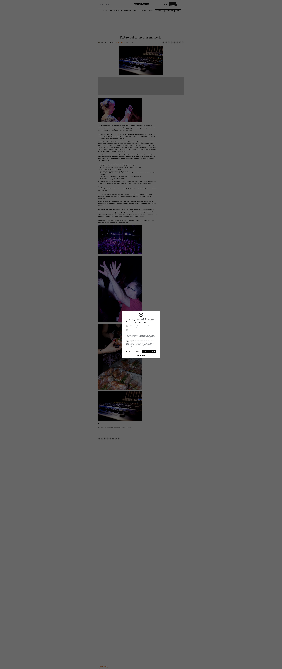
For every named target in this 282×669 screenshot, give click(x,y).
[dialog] (141, 334)
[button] (141, 333)
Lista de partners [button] (129, 341)
